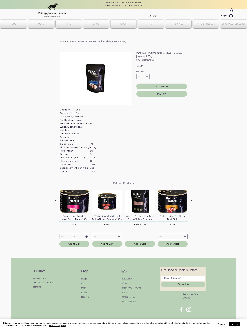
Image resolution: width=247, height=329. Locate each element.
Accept (235, 324)
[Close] (243, 324)
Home (63, 41)
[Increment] (147, 76)
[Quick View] (74, 201)
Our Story (127, 279)
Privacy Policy (129, 301)
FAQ (124, 292)
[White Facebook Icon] (181, 309)
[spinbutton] (143, 76)
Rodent (85, 292)
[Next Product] (192, 201)
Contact (126, 283)
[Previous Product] (55, 201)
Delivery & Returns (131, 288)
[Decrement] (138, 76)
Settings (221, 324)
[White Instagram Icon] (189, 309)
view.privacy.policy (57, 325)
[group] (123, 218)
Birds (83, 288)
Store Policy (128, 297)
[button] (231, 10)
